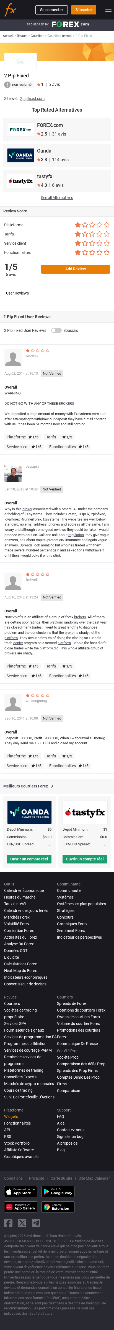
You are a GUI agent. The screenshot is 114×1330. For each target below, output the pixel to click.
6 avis (11, 274)
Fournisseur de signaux (24, 1030)
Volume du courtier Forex (78, 1023)
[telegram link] (36, 1223)
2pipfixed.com (32, 98)
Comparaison (68, 1090)
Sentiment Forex (71, 930)
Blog (61, 1150)
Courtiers (12, 1003)
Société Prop (68, 1057)
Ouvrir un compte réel (29, 859)
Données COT (15, 950)
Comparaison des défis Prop (81, 1064)
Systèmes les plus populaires (81, 904)
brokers (80, 617)
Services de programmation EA (30, 1037)
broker (27, 509)
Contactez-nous (70, 1130)
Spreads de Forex (72, 1003)
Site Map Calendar (94, 1178)
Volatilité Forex (17, 924)
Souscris (70, 330)
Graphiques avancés (21, 1156)
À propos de (67, 1143)
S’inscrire (84, 10)
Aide (60, 1123)
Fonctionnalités (17, 1123)
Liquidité (11, 957)
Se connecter (51, 10)
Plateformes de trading (23, 1070)
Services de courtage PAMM (28, 1050)
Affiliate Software (19, 1150)
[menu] (108, 10)
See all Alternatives (57, 197)
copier (18, 643)
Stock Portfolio (17, 1143)
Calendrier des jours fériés (26, 910)
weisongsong (36, 701)
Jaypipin (32, 466)
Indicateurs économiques (25, 977)
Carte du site (61, 1178)
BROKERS (66, 403)
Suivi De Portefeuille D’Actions (29, 1097)
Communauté (69, 890)
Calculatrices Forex (20, 964)
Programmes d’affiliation (25, 1043)
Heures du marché (19, 897)
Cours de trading (18, 1090)
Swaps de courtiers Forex (78, 1017)
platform (56, 622)
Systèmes (65, 897)
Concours (65, 917)
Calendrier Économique (24, 890)
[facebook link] (8, 1223)
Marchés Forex (17, 917)
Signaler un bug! (71, 1136)
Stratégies (65, 910)
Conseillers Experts (20, 1077)
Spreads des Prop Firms (77, 1070)
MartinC (32, 356)
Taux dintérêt (15, 904)
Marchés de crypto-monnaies (29, 1083)
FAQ (60, 1116)
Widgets (11, 1116)
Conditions (13, 1178)
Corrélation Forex (19, 930)
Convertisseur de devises (25, 984)
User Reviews (17, 293)
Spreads (26, 545)
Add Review (75, 269)
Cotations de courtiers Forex (81, 1010)
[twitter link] (22, 1223)
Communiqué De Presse (77, 1043)
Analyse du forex (19, 944)
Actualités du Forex (20, 937)
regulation (76, 535)
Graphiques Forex (72, 924)
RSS (7, 1136)
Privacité (36, 1178)
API (7, 1130)
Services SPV (15, 1023)
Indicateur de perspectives (79, 937)
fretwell (32, 579)
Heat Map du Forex (20, 970)
